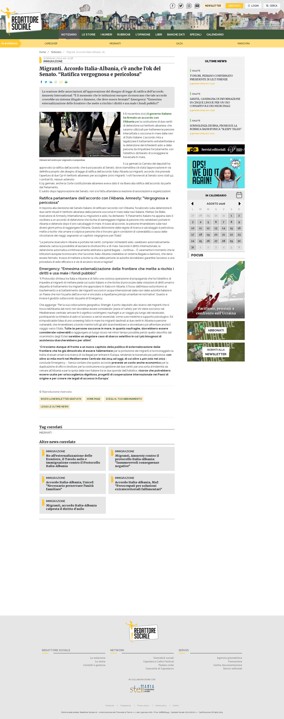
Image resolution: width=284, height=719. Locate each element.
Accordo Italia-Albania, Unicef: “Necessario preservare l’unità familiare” (70, 486)
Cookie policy (160, 705)
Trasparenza (125, 705)
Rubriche (123, 34)
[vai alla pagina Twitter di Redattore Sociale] (181, 5)
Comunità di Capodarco (160, 668)
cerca (273, 5)
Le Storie (88, 34)
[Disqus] (107, 565)
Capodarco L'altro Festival (158, 661)
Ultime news (216, 61)
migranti (45, 432)
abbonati (234, 5)
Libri (158, 34)
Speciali (195, 34)
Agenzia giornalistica (229, 657)
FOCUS (197, 255)
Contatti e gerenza (94, 665)
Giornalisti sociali (163, 657)
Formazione (235, 661)
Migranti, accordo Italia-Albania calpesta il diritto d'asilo (71, 507)
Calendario (215, 34)
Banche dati (176, 34)
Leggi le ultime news (55, 406)
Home (42, 52)
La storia (100, 661)
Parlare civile (166, 665)
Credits (176, 705)
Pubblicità (109, 705)
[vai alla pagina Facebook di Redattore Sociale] (172, 5)
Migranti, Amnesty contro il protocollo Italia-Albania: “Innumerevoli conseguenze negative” (137, 461)
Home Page (93, 399)
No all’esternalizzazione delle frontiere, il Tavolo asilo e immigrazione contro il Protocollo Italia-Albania (73, 461)
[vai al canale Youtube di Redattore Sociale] (197, 5)
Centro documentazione (227, 665)
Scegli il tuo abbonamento (124, 399)
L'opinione (143, 34)
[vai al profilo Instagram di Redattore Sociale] (189, 5)
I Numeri (106, 34)
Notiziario (69, 34)
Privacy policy (143, 705)
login (255, 5)
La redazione (97, 657)
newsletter (213, 5)
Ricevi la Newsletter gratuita (61, 399)
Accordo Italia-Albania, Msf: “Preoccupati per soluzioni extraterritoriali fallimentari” (138, 486)
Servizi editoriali (232, 668)
